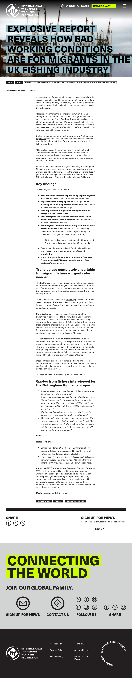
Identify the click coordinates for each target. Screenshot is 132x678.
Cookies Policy (57, 650)
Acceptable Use (81, 650)
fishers (58, 501)
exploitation (44, 501)
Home (9, 83)
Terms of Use (80, 643)
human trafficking (75, 501)
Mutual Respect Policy (81, 657)
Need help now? (102, 6)
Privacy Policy (56, 656)
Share (12, 517)
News (18, 83)
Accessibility (56, 643)
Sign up (99, 528)
